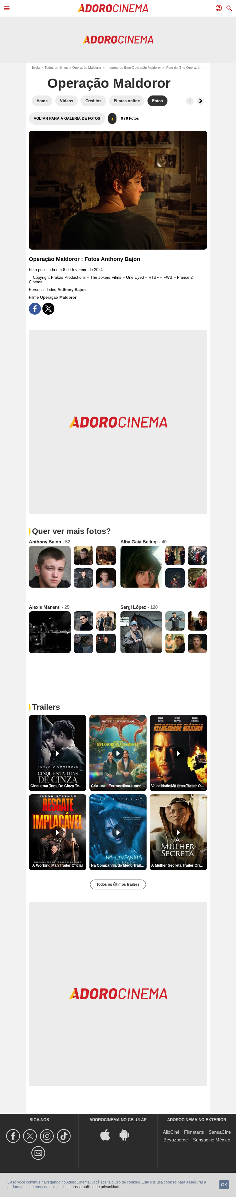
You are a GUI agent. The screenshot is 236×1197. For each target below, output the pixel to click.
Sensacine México (211, 1139)
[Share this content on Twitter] (48, 309)
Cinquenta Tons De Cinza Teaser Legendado (58, 786)
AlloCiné (171, 1132)
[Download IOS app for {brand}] (108, 1134)
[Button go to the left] (190, 101)
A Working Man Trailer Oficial (57, 865)
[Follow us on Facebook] (14, 1136)
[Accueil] (112, 8)
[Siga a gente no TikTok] (65, 1136)
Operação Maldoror (86, 67)
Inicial (36, 67)
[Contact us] (39, 1153)
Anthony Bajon (71, 289)
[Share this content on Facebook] (35, 309)
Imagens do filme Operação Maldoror (133, 67)
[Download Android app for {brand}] (127, 1134)
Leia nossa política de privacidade (91, 1187)
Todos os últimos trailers (118, 884)
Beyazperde (175, 1139)
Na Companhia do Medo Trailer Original (119, 865)
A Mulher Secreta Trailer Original (179, 865)
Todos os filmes (56, 67)
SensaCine (220, 1132)
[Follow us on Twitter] (31, 1136)
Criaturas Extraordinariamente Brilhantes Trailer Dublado (119, 786)
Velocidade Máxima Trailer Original (179, 786)
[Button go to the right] (200, 101)
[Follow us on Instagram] (48, 1136)
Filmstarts (194, 1132)
